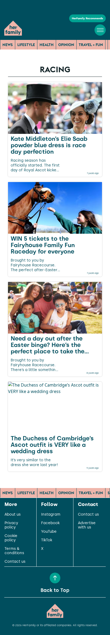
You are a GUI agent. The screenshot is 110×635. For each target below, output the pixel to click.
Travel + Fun (91, 44)
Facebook (50, 523)
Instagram (50, 514)
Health (47, 44)
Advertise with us (87, 525)
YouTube (49, 532)
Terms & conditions (14, 551)
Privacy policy (11, 525)
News (7, 44)
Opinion (66, 44)
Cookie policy (11, 538)
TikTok (46, 540)
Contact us (15, 562)
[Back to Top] (55, 578)
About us (13, 514)
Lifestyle (26, 44)
